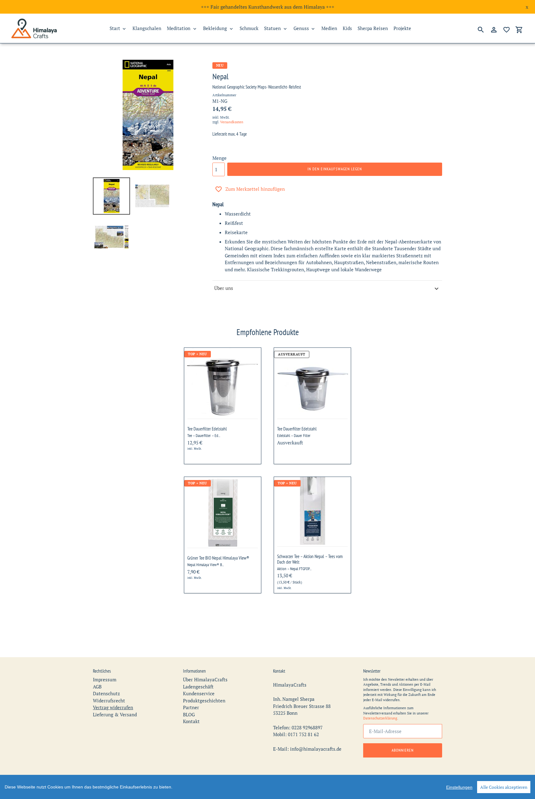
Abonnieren (403, 750)
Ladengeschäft (198, 686)
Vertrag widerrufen (113, 707)
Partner (191, 707)
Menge (219, 158)
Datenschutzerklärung (380, 718)
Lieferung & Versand (115, 714)
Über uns (223, 288)
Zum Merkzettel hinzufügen (255, 189)
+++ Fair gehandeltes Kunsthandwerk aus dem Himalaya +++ (267, 6)
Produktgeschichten (204, 700)
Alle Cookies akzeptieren (503, 787)
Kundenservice (199, 693)
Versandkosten (231, 122)
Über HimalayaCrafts (205, 679)
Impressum (104, 679)
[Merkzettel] (506, 29)
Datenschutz (106, 693)
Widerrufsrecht (109, 700)
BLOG (189, 714)
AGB (97, 686)
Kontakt (191, 721)
